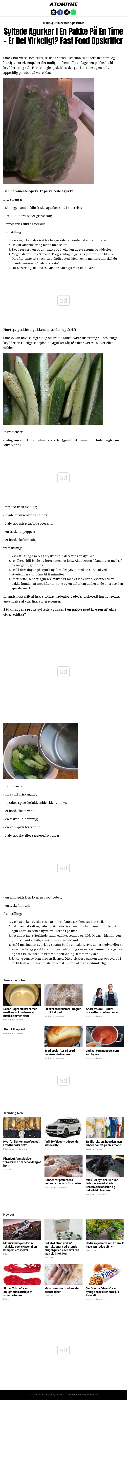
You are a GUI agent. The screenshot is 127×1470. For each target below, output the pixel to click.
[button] (5, 4)
